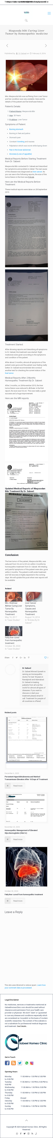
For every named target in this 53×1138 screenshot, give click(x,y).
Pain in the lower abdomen (20, 150)
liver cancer (37, 172)
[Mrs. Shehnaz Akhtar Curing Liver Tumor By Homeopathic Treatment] (13, 597)
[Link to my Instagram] (31, 1065)
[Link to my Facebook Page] (7, 1065)
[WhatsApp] (25, 2)
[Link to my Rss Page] (13, 1065)
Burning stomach (16, 129)
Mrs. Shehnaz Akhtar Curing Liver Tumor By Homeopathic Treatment (13, 608)
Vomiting (20, 142)
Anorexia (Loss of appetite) (20, 154)
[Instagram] (38, 2)
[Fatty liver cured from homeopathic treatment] (13, 631)
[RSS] (42, 2)
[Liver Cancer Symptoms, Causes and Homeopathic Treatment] (33, 597)
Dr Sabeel (22, 53)
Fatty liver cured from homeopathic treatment (13, 640)
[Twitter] (33, 2)
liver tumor (9, 373)
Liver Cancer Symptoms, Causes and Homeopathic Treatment (31, 608)
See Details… (22, 1026)
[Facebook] (29, 2)
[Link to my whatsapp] (26, 1065)
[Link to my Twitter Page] (20, 1065)
